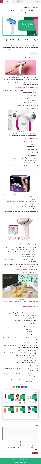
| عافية (18, 462)
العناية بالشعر (13, 1)
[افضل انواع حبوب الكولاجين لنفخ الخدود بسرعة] (32, 412)
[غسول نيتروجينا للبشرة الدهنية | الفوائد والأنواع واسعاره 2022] (9, 412)
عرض (32, 53)
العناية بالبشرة (20, 1)
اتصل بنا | (27, 459)
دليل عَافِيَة (6, 1)
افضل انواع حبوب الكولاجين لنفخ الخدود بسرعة (32, 414)
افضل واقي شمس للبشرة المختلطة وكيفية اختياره (32, 402)
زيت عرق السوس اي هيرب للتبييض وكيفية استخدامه (8, 402)
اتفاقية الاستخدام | (17, 459)
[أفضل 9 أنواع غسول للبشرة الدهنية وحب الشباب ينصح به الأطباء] (20, 399)
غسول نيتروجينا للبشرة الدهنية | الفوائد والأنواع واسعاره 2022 (8, 414)
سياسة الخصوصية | (23, 459)
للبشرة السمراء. (29, 329)
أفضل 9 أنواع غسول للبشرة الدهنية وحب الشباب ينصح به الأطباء (20, 402)
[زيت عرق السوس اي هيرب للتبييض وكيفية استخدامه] (9, 399)
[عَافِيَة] (37, 1)
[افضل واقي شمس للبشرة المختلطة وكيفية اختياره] (32, 399)
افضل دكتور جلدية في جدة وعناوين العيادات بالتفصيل (25, 269)
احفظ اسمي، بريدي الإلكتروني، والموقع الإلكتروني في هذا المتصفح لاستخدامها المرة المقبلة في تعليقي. (20, 448)
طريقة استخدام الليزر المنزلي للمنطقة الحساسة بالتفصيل (25, 87)
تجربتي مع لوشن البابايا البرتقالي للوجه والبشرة (20, 414)
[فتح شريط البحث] (1, 1)
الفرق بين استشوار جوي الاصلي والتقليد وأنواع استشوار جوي (25, 170)
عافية (37, 7)
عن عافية (13, 459)
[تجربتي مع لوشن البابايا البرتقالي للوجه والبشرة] (20, 412)
